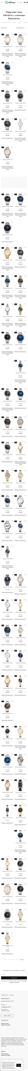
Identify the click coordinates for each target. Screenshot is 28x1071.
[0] (23, 2)
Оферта (3, 1051)
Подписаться (14, 978)
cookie (3, 1065)
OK (19, 1065)
